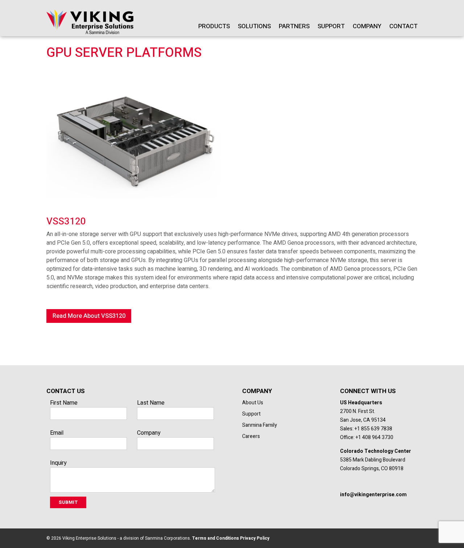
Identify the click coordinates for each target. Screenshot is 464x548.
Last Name (151, 403)
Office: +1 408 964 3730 (366, 437)
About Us (252, 402)
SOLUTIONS (254, 26)
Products (214, 26)
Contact (403, 26)
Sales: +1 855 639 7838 (366, 429)
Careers (251, 436)
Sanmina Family (259, 425)
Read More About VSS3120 (89, 316)
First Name (64, 403)
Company (367, 26)
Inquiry (58, 463)
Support (331, 26)
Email (56, 433)
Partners (294, 26)
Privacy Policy (254, 538)
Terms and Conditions (215, 538)
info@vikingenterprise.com (373, 494)
